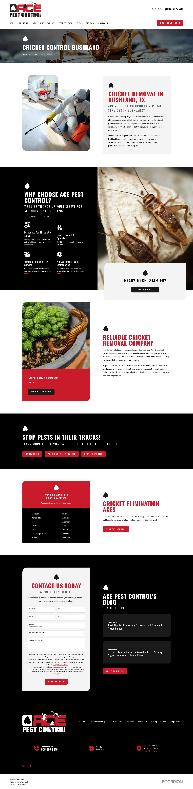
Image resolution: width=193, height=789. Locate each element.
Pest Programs (93, 454)
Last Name (61, 608)
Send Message (56, 681)
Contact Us (32, 454)
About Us (82, 721)
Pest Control (118, 721)
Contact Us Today (145, 289)
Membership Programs (100, 721)
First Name (32, 608)
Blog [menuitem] (79, 23)
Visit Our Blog (115, 671)
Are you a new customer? (37, 632)
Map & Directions (150, 751)
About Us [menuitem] (23, 23)
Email (60, 616)
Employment (176, 721)
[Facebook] (30, 765)
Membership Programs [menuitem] (43, 23)
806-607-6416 (49, 749)
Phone (31, 616)
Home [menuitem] (12, 23)
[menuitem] (12, 784)
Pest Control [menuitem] (65, 23)
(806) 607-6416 (174, 9)
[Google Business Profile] (23, 765)
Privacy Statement (158, 721)
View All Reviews (41, 391)
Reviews (130, 721)
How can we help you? (36, 640)
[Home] (25, 9)
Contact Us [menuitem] (104, 23)
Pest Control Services (62, 454)
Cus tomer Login (170, 22)
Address (32, 624)
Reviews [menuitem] (90, 23)
